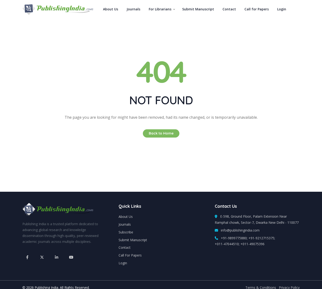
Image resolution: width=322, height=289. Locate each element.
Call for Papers (256, 9)
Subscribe (126, 232)
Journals (133, 9)
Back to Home (161, 133)
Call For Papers (130, 255)
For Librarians (160, 9)
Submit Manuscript (198, 9)
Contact (229, 9)
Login (281, 9)
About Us (110, 9)
